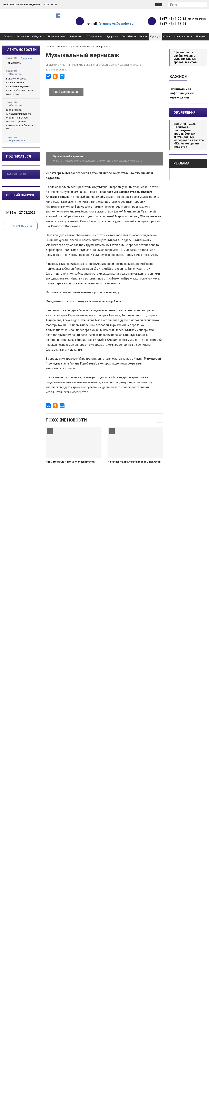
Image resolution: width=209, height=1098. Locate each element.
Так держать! (13, 62)
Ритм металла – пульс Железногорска (70, 461)
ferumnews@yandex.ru (115, 24)
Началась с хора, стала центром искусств (134, 461)
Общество (38, 36)
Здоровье (112, 36)
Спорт (166, 36)
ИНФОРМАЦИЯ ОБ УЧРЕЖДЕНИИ (21, 4)
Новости (62, 46)
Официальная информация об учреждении (181, 93)
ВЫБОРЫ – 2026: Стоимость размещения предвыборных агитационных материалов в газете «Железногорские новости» (188, 135)
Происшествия (56, 36)
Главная (8, 36)
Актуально (23, 36)
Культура (155, 36)
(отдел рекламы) (182, 19)
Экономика (75, 36)
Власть (143, 36)
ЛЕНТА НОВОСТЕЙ (22, 50)
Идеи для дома (183, 36)
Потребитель (129, 36)
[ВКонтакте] (48, 76)
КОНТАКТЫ (50, 4)
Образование (94, 36)
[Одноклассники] (55, 76)
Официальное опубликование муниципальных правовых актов (185, 57)
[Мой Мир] (62, 76)
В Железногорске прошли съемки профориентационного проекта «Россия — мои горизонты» (19, 86)
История (201, 36)
